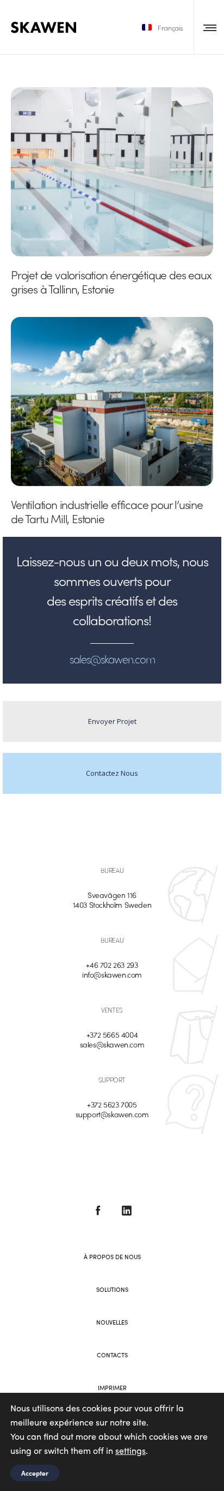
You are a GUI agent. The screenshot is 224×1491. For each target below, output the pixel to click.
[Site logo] (43, 27)
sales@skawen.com (112, 1044)
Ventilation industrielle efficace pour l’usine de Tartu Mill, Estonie (107, 511)
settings (130, 1450)
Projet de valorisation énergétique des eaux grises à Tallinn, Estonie (111, 281)
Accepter (34, 1473)
